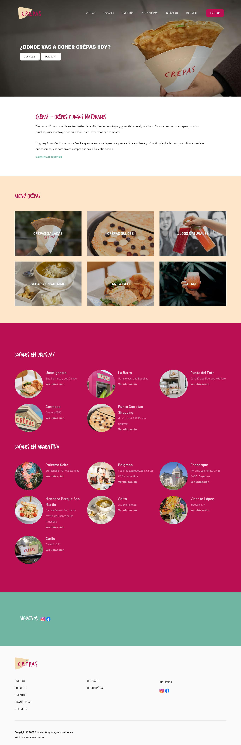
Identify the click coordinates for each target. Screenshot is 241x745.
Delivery (191, 13)
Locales (109, 13)
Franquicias (23, 702)
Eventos (127, 13)
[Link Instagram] (43, 619)
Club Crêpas (150, 13)
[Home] (29, 13)
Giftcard (172, 13)
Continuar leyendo (49, 157)
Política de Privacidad (29, 737)
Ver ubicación (55, 384)
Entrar (215, 13)
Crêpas (90, 13)
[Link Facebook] (48, 619)
